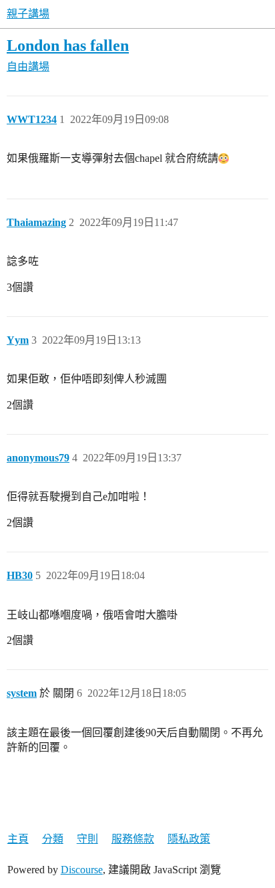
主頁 (18, 839)
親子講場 (28, 13)
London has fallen (68, 45)
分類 (52, 839)
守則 (87, 839)
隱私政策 (189, 839)
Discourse (82, 869)
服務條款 (132, 839)
